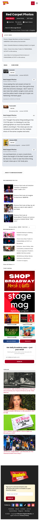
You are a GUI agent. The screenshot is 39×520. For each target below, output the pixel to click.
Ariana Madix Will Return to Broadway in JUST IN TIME (19, 412)
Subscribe (15, 65)
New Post (11, 22)
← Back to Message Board (12, 28)
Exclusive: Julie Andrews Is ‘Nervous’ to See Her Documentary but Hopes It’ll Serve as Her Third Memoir (19, 390)
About (17, 509)
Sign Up (10, 498)
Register (23, 3)
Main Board (10, 18)
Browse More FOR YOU (18, 227)
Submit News (13, 511)
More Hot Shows (11, 341)
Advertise (11, 509)
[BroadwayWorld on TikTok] (25, 505)
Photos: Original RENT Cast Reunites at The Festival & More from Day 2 (18, 452)
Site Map (27, 511)
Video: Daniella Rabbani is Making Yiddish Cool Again (19, 45)
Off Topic (30, 18)
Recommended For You (10, 180)
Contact (22, 509)
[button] (33, 3)
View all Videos (8, 264)
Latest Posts (20, 18)
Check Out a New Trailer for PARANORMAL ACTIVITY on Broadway (25, 241)
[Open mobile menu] (37, 3)
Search (19, 22)
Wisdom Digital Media (24, 514)
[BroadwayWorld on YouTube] (33, 505)
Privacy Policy (24, 515)
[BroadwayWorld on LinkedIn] (21, 505)
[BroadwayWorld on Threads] (29, 505)
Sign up (19, 361)
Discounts (28, 341)
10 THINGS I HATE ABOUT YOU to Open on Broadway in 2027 (18, 432)
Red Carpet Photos (9, 79)
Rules (20, 24)
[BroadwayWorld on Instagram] (17, 505)
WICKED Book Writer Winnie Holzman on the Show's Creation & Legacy (25, 258)
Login (28, 3)
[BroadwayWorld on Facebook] (13, 505)
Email (6, 65)
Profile (12, 72)
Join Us (29, 509)
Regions (20, 511)
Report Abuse (29, 22)
